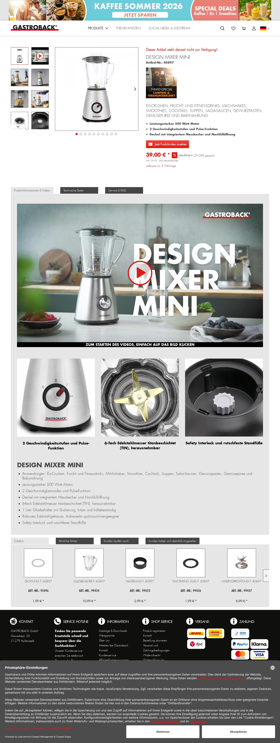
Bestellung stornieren (155, 640)
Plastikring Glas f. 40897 (191, 581)
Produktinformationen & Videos (32, 190)
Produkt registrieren (154, 631)
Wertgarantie (107, 635)
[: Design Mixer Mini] (19, 56)
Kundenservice (107, 655)
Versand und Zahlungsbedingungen (156, 648)
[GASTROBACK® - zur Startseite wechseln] (34, 28)
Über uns (104, 640)
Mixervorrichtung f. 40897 (242, 581)
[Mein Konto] (254, 28)
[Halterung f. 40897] (140, 563)
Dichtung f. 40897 (38, 581)
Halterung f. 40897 (140, 581)
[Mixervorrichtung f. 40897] (241, 563)
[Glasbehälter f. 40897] (89, 563)
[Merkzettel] (233, 28)
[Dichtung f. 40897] (38, 563)
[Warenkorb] (244, 28)
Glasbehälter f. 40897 (89, 581)
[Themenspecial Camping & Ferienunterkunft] (161, 81)
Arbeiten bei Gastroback (113, 645)
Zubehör (19, 541)
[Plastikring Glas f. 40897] (190, 563)
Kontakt (103, 650)
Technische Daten (73, 190)
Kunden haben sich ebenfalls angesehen (172, 541)
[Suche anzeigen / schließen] (222, 28)
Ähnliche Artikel (68, 541)
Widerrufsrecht (151, 655)
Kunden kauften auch (116, 541)
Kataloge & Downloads (113, 631)
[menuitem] (98, 29)
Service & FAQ (117, 190)
